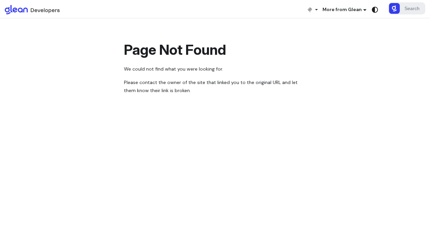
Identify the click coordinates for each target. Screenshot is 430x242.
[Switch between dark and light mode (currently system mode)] (375, 9)
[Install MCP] (312, 9)
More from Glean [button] (342, 9)
